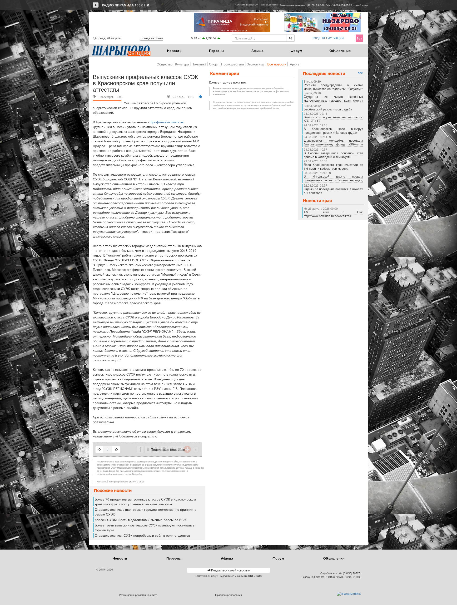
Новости (174, 50)
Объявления (340, 50)
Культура (182, 64)
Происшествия (232, 64)
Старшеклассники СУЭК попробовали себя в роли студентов (142, 535)
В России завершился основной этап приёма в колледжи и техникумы (333, 155)
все (360, 72)
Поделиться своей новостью (230, 570)
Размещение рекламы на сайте (138, 595)
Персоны (216, 50)
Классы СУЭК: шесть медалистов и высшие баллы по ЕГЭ (140, 519)
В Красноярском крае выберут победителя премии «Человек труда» (333, 130)
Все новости (276, 64)
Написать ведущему (246, 4)
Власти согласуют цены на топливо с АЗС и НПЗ (333, 119)
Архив (294, 64)
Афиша (257, 50)
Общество (165, 64)
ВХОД (316, 38)
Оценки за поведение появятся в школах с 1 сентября (333, 191)
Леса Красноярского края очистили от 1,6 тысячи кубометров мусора (333, 166)
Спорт (214, 64)
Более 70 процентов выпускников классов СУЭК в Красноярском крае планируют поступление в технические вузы (145, 501)
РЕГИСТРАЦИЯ (333, 38)
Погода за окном (151, 38)
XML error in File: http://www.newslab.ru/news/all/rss (333, 214)
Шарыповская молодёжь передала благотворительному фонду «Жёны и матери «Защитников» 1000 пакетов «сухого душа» (333, 146)
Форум (296, 50)
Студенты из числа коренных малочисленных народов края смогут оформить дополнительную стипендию (333, 100)
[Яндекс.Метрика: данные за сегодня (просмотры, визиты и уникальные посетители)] (349, 594)
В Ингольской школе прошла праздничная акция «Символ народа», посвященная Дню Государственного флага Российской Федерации (333, 182)
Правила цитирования (228, 595)
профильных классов (167, 121)
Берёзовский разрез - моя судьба (328, 109)
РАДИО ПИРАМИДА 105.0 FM (125, 5)
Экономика (255, 64)
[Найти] (291, 38)
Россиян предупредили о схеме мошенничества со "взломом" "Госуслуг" (333, 87)
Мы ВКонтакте (269, 4)
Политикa (199, 64)
